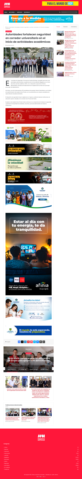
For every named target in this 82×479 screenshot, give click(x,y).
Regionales (27, 12)
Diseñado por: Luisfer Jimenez (52, 474)
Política (5, 461)
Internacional (7, 453)
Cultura (5, 447)
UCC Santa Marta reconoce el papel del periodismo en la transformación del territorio (13, 418)
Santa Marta (11, 27)
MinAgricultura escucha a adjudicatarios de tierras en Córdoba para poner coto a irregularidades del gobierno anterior (70, 44)
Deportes (6, 449)
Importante (6, 451)
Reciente (65, 26)
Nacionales (6, 459)
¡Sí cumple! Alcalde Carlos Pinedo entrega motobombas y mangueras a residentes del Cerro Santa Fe (23, 360)
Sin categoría (7, 467)
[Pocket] (31, 342)
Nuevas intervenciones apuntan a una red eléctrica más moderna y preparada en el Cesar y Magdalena (70, 34)
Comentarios (74, 26)
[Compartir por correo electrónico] (40, 342)
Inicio (5, 12)
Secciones (11, 12)
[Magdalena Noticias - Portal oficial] (7, 5)
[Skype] (34, 342)
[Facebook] (19, 342)
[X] (22, 342)
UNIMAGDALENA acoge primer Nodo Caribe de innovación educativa (28, 418)
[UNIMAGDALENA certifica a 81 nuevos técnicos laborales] (60, 74)
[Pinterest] (28, 342)
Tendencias (6, 469)
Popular (58, 26)
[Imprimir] (43, 342)
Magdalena (6, 457)
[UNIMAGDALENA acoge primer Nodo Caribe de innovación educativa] (29, 412)
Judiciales (19, 12)
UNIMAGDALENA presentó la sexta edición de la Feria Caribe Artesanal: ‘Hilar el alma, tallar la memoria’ (44, 419)
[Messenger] (37, 342)
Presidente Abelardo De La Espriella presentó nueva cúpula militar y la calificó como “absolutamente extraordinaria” (70, 66)
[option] (11, 368)
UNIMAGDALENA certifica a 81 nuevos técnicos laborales (70, 74)
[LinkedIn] (25, 342)
